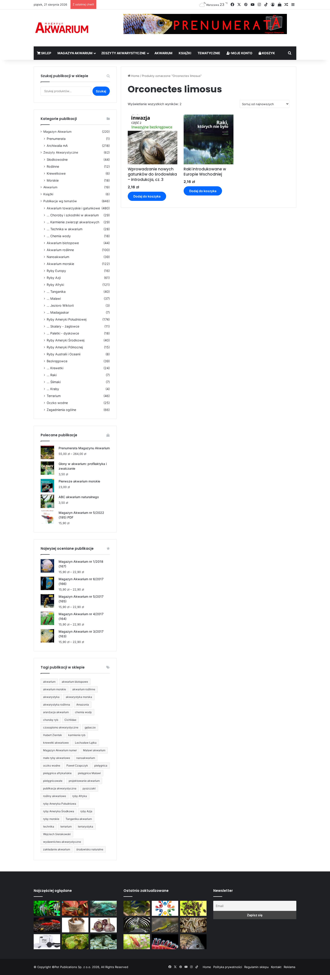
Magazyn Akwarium (74, 53)
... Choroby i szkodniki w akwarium (73, 215)
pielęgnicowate (52, 780)
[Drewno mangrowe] (193, 925)
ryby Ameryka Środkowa (58, 811)
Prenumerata (56, 139)
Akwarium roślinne (60, 250)
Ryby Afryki (55, 285)
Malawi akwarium (94, 750)
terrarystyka (85, 826)
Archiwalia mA (57, 146)
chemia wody (83, 712)
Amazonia (82, 704)
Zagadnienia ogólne (61, 410)
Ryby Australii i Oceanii (63, 354)
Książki (185, 53)
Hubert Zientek (52, 735)
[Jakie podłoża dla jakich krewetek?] (47, 925)
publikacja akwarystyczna (59, 788)
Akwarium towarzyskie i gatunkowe (73, 208)
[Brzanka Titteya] (136, 941)
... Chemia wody (59, 236)
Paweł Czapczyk (77, 765)
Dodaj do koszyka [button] (147, 196)
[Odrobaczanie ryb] (103, 925)
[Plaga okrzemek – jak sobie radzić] (75, 908)
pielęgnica (100, 765)
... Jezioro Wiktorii (60, 305)
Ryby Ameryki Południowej (66, 319)
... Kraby (53, 389)
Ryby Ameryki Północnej (65, 347)
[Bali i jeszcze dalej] (136, 925)
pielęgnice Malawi (89, 773)
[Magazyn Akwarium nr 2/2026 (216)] (193, 941)
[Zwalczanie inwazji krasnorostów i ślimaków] (103, 941)
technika (48, 826)
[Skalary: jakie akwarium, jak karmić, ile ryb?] (47, 908)
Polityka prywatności (227, 967)
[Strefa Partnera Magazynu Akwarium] (165, 908)
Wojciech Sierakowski (57, 834)
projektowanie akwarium (84, 780)
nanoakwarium (85, 758)
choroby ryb (50, 719)
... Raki (52, 375)
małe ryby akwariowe (56, 758)
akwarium (49, 681)
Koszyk (268, 53)
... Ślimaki (54, 382)
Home (135, 76)
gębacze (90, 727)
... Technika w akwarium (64, 229)
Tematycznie (209, 53)
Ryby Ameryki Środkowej (65, 340)
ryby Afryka (79, 796)
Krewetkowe (56, 173)
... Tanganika (56, 291)
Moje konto (241, 53)
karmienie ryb (76, 735)
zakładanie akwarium (56, 849)
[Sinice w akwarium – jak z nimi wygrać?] (103, 908)
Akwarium (163, 53)
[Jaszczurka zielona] (165, 925)
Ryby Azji (54, 278)
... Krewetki (55, 368)
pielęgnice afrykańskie (57, 773)
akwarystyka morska (79, 697)
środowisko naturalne (89, 849)
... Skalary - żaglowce (63, 326)
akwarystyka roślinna (56, 704)
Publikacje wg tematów (60, 201)
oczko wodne (51, 765)
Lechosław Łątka (86, 742)
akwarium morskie (54, 689)
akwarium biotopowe (75, 681)
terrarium (66, 826)
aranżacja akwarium (56, 712)
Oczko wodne (57, 403)
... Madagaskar (58, 312)
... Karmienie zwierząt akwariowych (73, 222)
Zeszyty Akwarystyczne (123, 53)
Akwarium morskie (60, 264)
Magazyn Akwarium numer (60, 750)
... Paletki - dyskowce (63, 333)
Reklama (289, 967)
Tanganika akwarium (79, 819)
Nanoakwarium (58, 257)
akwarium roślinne (83, 689)
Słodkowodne (57, 159)
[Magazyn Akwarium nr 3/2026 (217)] (165, 941)
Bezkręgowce (57, 361)
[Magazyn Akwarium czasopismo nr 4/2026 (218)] (136, 908)
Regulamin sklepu (256, 967)
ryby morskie (51, 819)
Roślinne (53, 166)
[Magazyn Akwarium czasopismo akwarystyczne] (62, 27)
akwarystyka (51, 697)
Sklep (45, 53)
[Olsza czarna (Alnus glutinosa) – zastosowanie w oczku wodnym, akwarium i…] (193, 908)
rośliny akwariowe (54, 796)
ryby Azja (86, 811)
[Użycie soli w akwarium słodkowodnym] (75, 925)
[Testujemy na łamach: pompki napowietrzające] (47, 941)
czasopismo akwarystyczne (60, 727)
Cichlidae (70, 719)
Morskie (53, 180)
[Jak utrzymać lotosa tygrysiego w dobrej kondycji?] (75, 941)
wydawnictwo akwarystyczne (62, 841)
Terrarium (54, 396)
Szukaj (101, 91)
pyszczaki (89, 788)
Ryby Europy (56, 271)
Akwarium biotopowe (63, 243)
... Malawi (54, 298)
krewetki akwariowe (56, 742)
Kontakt (276, 967)
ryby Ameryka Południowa (59, 803)
